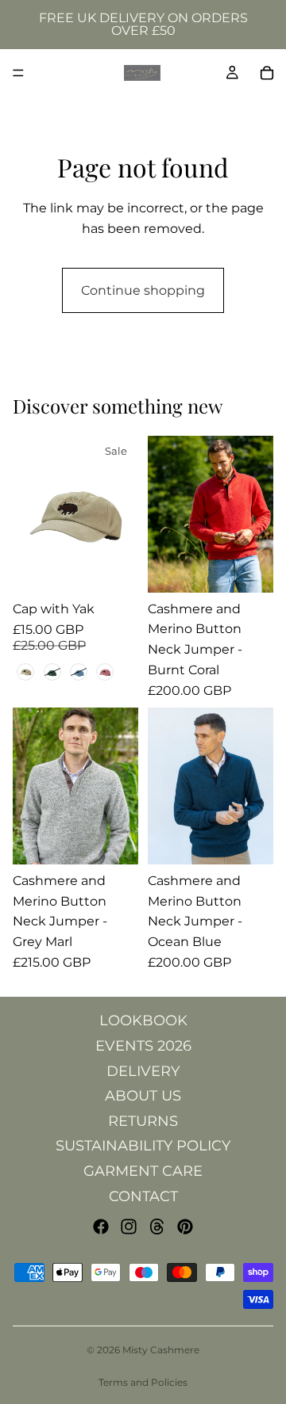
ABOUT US (143, 1096)
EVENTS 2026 (143, 1046)
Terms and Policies (143, 1382)
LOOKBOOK (143, 1020)
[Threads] (157, 1226)
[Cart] (266, 72)
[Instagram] (128, 1226)
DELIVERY (143, 1071)
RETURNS (143, 1121)
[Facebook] (100, 1226)
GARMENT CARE (143, 1171)
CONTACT (143, 1196)
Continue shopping (143, 290)
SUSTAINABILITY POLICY (143, 1145)
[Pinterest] (185, 1226)
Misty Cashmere (160, 1350)
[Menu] (18, 73)
